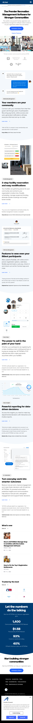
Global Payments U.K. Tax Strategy (16, 684)
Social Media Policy (13, 681)
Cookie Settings (16, 713)
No (24, 5)
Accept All (22, 717)
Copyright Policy (15, 679)
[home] (4, 2)
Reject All (11, 717)
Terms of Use (8, 679)
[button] (30, 2)
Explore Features (16, 33)
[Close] (30, 697)
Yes (23, 5)
